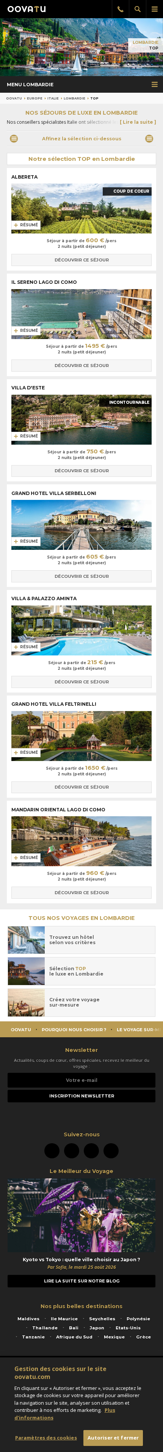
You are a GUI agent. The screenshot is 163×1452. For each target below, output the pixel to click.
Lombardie (145, 42)
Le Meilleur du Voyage (81, 1171)
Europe (34, 98)
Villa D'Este (28, 388)
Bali (73, 1328)
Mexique (114, 1337)
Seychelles (102, 1318)
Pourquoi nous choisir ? (74, 1029)
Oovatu (14, 98)
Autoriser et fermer (113, 1437)
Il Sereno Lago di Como (44, 282)
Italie (53, 98)
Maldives (28, 1318)
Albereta (25, 177)
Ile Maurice (64, 1318)
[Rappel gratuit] (120, 9)
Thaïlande (45, 1328)
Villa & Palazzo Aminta (44, 598)
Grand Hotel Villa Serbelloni (54, 493)
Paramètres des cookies (46, 1437)
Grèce (143, 1337)
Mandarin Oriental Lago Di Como (59, 809)
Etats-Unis (128, 1328)
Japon (97, 1328)
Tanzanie (33, 1337)
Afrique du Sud (74, 1337)
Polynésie (138, 1318)
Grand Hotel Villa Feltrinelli (54, 704)
